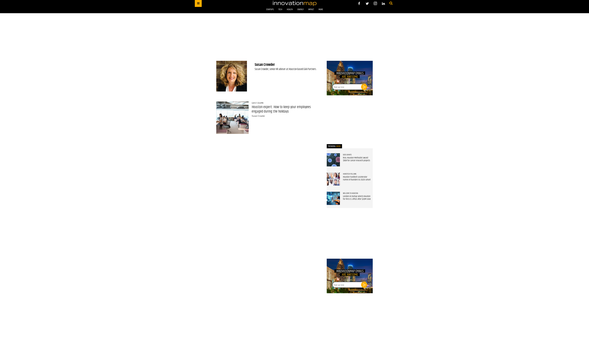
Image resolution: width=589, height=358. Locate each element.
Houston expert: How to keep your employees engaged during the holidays (281, 109)
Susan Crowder (258, 116)
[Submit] (391, 3)
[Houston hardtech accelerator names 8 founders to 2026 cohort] (333, 179)
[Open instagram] (375, 3)
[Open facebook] (359, 3)
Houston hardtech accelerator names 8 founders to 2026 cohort (357, 178)
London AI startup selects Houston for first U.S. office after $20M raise (357, 198)
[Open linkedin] (383, 3)
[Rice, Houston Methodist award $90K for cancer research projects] (333, 159)
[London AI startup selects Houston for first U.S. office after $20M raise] (333, 198)
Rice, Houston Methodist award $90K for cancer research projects (356, 159)
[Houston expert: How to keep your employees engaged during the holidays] (232, 117)
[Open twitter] (367, 3)
